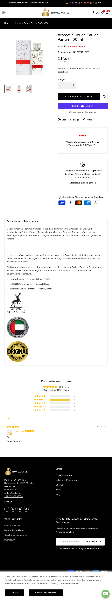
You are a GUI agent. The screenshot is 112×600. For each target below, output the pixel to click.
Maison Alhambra (76, 46)
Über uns (60, 485)
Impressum (9, 540)
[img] (13, 427)
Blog (58, 494)
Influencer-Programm (66, 480)
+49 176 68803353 (13, 496)
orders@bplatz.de (13, 493)
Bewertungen (31, 221)
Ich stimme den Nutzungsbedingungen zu (79, 548)
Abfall (15, 592)
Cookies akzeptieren (45, 592)
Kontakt (59, 489)
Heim (6, 23)
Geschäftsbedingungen (15, 535)
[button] (104, 96)
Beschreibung (14, 221)
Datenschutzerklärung (14, 530)
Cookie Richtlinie (12, 525)
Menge (61, 79)
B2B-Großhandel (64, 475)
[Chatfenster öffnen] (106, 594)
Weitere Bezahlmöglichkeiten (83, 112)
